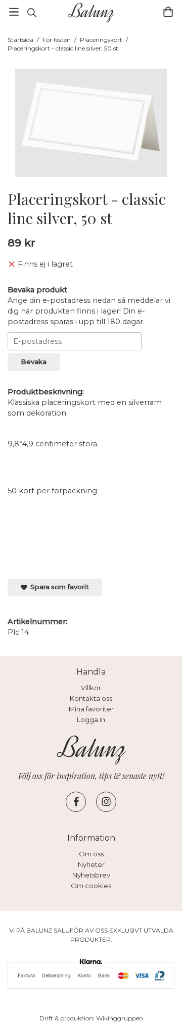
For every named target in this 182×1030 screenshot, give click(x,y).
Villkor (91, 688)
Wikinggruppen (119, 1018)
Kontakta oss (91, 698)
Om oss (91, 854)
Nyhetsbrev (91, 875)
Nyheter (91, 864)
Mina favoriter (91, 709)
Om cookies (91, 886)
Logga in (91, 719)
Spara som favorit (58, 587)
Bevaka (34, 361)
